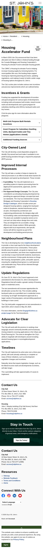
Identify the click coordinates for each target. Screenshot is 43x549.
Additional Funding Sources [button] (15, 140)
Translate (7, 505)
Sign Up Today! (21, 440)
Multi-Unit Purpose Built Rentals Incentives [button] (17, 122)
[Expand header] (40, 3)
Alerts (6, 483)
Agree (6, 545)
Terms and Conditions (12, 480)
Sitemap (7, 476)
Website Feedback (11, 478)
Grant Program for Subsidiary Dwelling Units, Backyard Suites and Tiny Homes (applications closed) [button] (19, 132)
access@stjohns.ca (13, 398)
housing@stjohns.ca (14, 413)
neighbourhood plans (32, 243)
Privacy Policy (18, 539)
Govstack (11, 518)
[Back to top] (22, 528)
